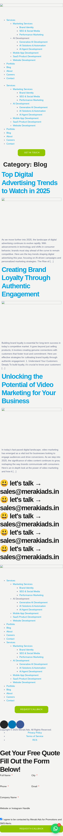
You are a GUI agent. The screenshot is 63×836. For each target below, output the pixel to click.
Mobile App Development (25, 52)
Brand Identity (26, 27)
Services (10, 20)
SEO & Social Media (29, 31)
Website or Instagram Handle (15, 808)
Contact (10, 78)
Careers (10, 74)
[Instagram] (4, 724)
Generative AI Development (33, 42)
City (34, 775)
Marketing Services (22, 23)
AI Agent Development (30, 49)
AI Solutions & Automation (32, 45)
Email (35, 786)
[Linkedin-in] (12, 724)
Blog (8, 67)
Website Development (24, 60)
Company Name (8, 797)
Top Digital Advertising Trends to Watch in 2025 (29, 183)
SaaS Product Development (27, 56)
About (9, 71)
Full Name (5, 775)
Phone (3, 786)
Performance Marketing (31, 34)
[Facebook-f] (20, 724)
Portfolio (10, 63)
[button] (31, 82)
